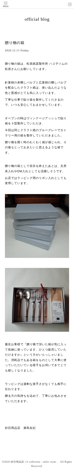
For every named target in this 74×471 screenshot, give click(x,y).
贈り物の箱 (14, 43)
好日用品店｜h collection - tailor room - (35, 461)
